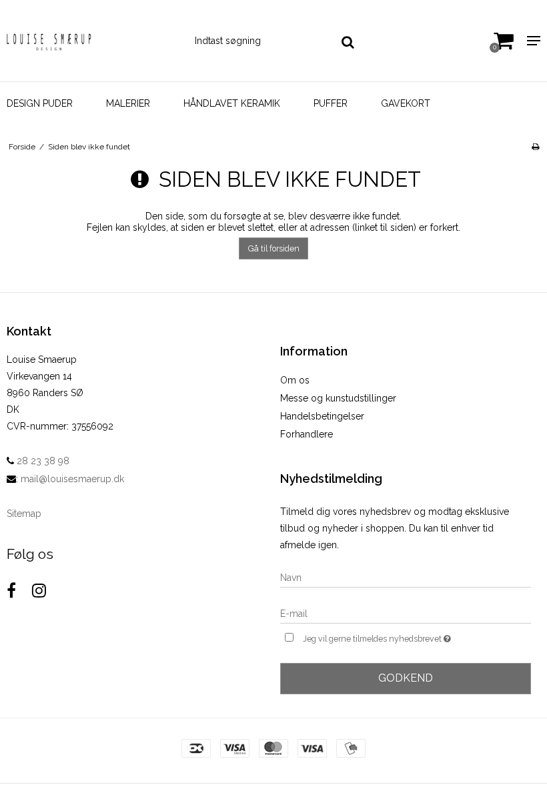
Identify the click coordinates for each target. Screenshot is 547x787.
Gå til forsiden (274, 248)
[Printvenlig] (535, 146)
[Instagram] (39, 590)
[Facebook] (11, 590)
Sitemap (24, 513)
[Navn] (405, 577)
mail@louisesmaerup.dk (72, 479)
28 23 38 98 (41, 461)
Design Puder (40, 103)
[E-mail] (405, 613)
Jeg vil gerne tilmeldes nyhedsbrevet (410, 636)
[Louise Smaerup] (91, 40)
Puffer (331, 103)
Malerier (128, 103)
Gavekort (405, 103)
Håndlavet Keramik (231, 103)
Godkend (405, 678)
